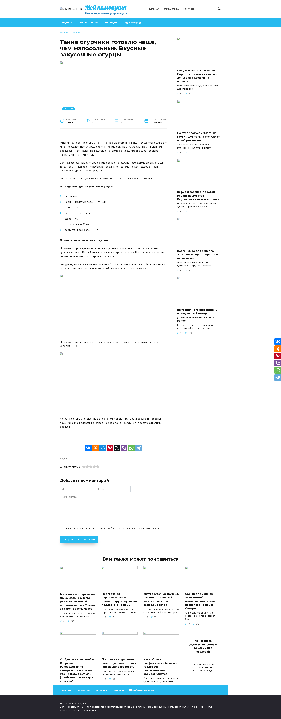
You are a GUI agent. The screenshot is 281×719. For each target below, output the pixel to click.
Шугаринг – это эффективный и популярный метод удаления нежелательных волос (198, 315)
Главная (154, 9)
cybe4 (65, 458)
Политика (118, 690)
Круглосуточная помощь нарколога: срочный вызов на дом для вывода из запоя (161, 599)
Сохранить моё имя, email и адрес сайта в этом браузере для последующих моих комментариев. (111, 528)
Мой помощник (106, 7)
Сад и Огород (132, 22)
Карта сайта (171, 9)
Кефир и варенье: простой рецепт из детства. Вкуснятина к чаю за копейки (198, 195)
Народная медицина (104, 22)
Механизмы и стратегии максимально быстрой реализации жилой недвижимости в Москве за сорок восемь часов (78, 601)
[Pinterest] (110, 448)
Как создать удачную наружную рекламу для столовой (203, 646)
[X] (117, 448)
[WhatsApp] (131, 448)
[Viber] (124, 448)
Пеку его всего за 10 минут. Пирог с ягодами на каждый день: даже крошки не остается (197, 76)
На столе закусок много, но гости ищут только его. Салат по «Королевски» (198, 136)
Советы (82, 22)
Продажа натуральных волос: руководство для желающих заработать (119, 663)
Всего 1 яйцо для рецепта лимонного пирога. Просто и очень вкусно (197, 254)
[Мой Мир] (102, 448)
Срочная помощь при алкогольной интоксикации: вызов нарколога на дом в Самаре (200, 601)
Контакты (189, 9)
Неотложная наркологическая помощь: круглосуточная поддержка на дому (119, 599)
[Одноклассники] (95, 448)
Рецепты (66, 22)
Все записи (83, 690)
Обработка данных (141, 690)
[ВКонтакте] (88, 448)
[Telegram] (138, 448)
